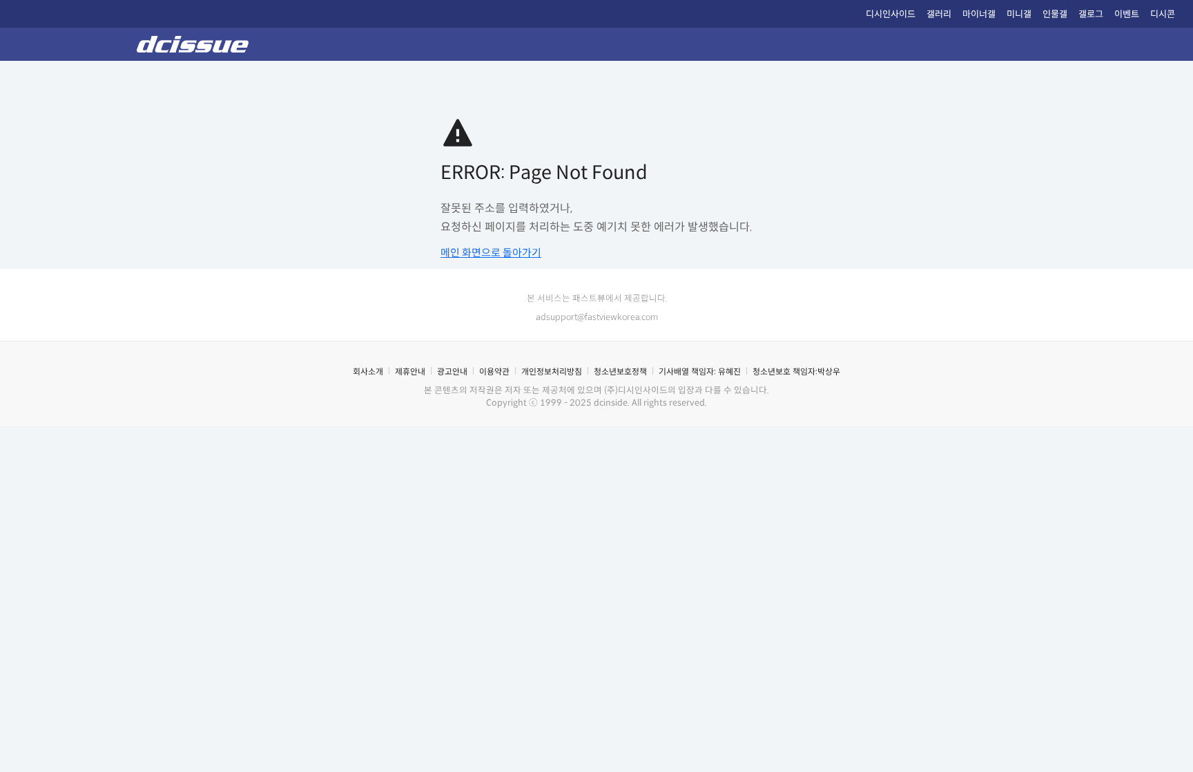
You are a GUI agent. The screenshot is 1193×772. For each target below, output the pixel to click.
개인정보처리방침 (551, 371)
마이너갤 (979, 14)
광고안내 (452, 371)
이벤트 (1126, 14)
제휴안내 (410, 371)
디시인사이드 (890, 14)
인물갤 (1054, 14)
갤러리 (939, 14)
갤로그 (1090, 14)
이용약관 (494, 371)
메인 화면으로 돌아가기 (490, 252)
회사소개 (368, 371)
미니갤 (1019, 14)
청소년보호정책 (620, 371)
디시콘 (1162, 14)
